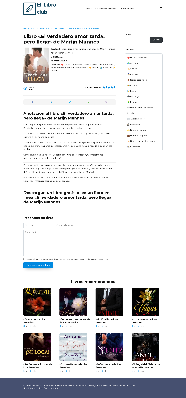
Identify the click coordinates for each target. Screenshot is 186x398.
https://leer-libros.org (48, 388)
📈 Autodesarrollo (136, 119)
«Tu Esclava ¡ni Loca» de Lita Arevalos (37, 366)
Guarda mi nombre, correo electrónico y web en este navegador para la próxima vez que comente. (67, 259)
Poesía (130, 113)
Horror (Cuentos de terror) (140, 107)
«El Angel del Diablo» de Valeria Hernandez (146, 366)
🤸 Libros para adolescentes (140, 141)
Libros (88, 9)
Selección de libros (105, 9)
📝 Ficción (132, 91)
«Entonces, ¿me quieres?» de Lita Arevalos (74, 321)
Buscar (128, 34)
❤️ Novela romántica (137, 57)
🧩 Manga (132, 102)
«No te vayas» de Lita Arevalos (144, 321)
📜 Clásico (132, 69)
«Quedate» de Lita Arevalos (34, 321)
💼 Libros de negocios (137, 135)
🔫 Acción (132, 85)
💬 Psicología (133, 96)
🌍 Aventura (133, 63)
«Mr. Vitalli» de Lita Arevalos (107, 321)
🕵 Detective (133, 124)
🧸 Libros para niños (137, 80)
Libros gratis (127, 9)
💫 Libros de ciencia (136, 130)
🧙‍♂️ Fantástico (133, 74)
